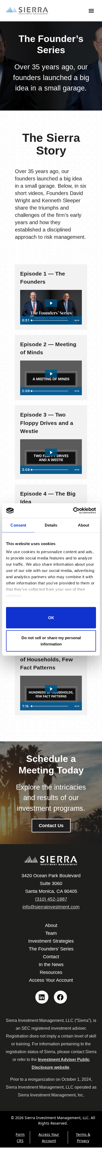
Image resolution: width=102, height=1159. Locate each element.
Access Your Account (51, 980)
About (51, 925)
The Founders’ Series (51, 948)
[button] (91, 11)
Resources (51, 972)
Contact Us (51, 825)
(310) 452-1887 (51, 899)
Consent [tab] (18, 525)
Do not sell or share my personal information (51, 641)
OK (51, 617)
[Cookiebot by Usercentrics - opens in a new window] (73, 510)
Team (51, 933)
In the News (51, 964)
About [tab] (83, 525)
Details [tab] (51, 525)
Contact (51, 956)
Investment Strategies (51, 941)
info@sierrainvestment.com (51, 907)
